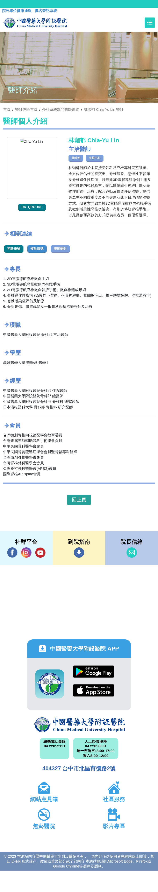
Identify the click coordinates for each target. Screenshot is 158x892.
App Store (93, 693)
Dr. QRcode (32, 207)
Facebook (12, 552)
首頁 (6, 109)
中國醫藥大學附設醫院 (79, 724)
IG (26, 552)
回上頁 (79, 499)
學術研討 (60, 248)
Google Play (93, 674)
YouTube (40, 552)
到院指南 (79, 552)
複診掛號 (37, 248)
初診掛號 (13, 248)
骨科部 (76, 158)
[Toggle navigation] (150, 22)
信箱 (132, 552)
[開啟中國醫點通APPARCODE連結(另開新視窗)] (49, 683)
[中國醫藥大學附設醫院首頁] (35, 22)
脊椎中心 (94, 158)
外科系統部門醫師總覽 (60, 109)
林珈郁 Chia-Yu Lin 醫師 (104, 109)
